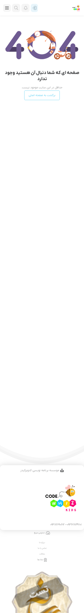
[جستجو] (16, 8)
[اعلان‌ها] (25, 8)
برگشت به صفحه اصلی (42, 95)
